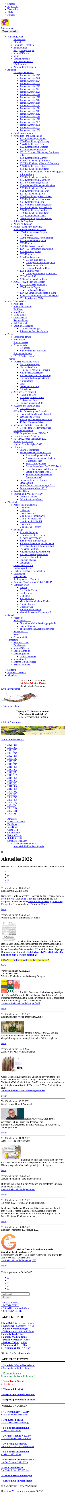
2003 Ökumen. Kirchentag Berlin (36, 204)
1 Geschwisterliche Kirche (26, 361)
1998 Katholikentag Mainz (33, 215)
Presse (10, 334)
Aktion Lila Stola (28, 394)
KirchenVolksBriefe (35, 290)
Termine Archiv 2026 (30, 78)
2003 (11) (12, 808)
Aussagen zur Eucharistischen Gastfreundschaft (40, 459)
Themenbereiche (22, 58)
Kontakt (11, 14)
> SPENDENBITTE (11, 1311)
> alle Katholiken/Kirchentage (16, 1480)
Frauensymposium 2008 (31, 403)
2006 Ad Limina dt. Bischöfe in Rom (38, 292)
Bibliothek (12, 502)
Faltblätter (18, 309)
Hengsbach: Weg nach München (41, 469)
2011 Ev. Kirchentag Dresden (34, 182)
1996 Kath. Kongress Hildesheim (36, 218)
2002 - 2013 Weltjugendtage (33, 284)
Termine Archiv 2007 (30, 127)
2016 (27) (12, 772)
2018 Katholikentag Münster (33, 158)
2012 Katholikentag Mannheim (35, 180)
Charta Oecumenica (29, 449)
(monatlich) (13, 1326)
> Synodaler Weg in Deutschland (18, 1365)
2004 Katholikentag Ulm (32, 202)
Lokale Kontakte (22, 651)
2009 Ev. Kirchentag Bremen (34, 188)
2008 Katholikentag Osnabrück (35, 191)
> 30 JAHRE (15, 1308)
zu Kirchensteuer (28, 656)
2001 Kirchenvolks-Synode (33, 240)
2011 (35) (12, 786)
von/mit (22, 1331)
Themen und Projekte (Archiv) (28, 494)
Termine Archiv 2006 (30, 130)
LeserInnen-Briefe (22, 337)
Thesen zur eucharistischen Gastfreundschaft (39, 476)
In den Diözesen (21, 53)
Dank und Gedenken (24, 45)
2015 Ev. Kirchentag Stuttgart (34, 169)
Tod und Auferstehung (30, 609)
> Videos (6, 1331)
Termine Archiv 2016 (30, 102)
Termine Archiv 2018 (30, 97)
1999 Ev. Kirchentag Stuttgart (34, 213)
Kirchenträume (27, 598)
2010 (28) (12, 789)
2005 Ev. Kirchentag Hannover (35, 199)
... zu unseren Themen (30, 527)
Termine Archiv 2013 (30, 111)
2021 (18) (12, 758)
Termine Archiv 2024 (30, 80)
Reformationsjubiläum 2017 (33, 488)
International (7, 28)
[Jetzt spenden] (33, 734)
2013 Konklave (27, 254)
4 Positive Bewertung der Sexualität (31, 411)
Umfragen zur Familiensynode (40, 262)
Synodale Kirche (22, 491)
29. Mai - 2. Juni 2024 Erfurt (15, 1469)
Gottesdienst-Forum (23, 565)
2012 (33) (12, 783)
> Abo (31, 1323)
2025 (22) (12, 747)
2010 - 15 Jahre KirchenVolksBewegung (39, 295)
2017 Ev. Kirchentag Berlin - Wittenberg (39, 163)
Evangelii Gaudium (29, 549)
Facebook (18, 617)
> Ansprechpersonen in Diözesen (18, 1394)
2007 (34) (12, 797)
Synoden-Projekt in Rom (38, 268)
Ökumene (18, 447)
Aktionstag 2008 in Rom (32, 397)
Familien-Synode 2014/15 (26, 436)
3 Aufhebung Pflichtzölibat (27, 405)
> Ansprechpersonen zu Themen (18, 1399)
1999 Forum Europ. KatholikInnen (36, 237)
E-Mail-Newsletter (22, 306)
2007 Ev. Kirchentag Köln (32, 193)
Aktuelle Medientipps (30, 328)
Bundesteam (19, 39)
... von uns (25, 507)
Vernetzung (12, 639)
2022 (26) (12, 755)
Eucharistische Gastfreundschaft (35, 452)
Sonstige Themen (28, 560)
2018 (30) (12, 766)
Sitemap (11, 3)
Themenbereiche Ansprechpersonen (37, 628)
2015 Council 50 (28, 276)
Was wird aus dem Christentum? (35, 612)
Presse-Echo (19, 339)
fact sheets (25, 348)
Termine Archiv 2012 (30, 113)
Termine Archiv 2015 (30, 105)
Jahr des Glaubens (28, 496)
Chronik (17, 42)
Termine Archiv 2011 (30, 116)
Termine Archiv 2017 (30, 100)
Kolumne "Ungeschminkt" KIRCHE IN (33, 582)
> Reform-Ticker (10, 1342)
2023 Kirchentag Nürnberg (33, 149)
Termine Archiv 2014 (30, 108)
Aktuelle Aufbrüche (23, 430)
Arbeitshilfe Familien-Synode (34, 331)
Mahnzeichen (20, 576)
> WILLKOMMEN (11, 1302)
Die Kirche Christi (28, 590)
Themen (11, 359)
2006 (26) (12, 800)
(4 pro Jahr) (13, 1323)
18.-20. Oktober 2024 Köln (18, 1461)
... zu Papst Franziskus (30, 518)
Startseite (11, 669)
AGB (10, 12)
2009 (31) (12, 791)
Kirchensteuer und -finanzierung (35, 375)
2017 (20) (12, 769)
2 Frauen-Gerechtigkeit (25, 392)
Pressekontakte (21, 342)
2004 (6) (11, 805)
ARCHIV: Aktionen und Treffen (29, 281)
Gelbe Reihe (20, 315)
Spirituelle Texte (21, 584)
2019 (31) (12, 764)
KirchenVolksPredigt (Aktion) (34, 378)
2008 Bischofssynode (30, 251)
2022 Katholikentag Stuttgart (34, 147)
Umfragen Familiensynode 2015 (41, 273)
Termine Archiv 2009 (30, 122)
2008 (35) (12, 794)
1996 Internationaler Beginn (33, 232)
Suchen (5, 1297)
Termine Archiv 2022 (30, 86)
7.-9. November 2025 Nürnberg (16, 1437)
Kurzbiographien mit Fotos (33, 350)
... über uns (25, 510)
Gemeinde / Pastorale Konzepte (35, 370)
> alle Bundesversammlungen (16, 1475)
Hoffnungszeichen (22, 568)
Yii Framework (19, 1491)
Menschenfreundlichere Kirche (35, 601)
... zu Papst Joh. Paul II (31, 521)
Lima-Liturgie (26, 483)
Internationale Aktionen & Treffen (30, 229)
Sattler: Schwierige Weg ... (39, 471)
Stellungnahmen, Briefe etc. (27, 579)
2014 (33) (12, 777)
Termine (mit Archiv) (24, 72)
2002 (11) (12, 811)
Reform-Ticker (21, 320)
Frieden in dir (26, 593)
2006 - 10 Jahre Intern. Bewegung (36, 248)
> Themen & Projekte (12, 1389)
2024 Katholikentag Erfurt (32, 144)
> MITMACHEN (10, 1305)
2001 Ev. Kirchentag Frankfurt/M (36, 207)
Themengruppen (21, 653)
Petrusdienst (25, 389)
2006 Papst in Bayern (30, 287)
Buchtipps (18, 529)
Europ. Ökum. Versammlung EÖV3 (37, 485)
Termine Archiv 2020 (30, 91)
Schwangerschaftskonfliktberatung (36, 419)
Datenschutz (13, 9)
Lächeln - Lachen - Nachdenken (29, 571)
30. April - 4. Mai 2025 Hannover (17, 1445)
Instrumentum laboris (36, 265)
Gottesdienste (20, 317)
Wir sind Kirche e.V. (23, 61)
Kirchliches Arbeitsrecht (31, 372)
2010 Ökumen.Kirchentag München (37, 185)
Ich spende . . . (21, 631)
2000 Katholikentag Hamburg (34, 210)
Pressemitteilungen (23, 353)
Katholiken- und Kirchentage (28, 135)
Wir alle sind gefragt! (36, 259)
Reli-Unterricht (21, 323)
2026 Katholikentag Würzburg (34, 141)
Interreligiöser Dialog (24, 441)
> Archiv (26, 1348)
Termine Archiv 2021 (30, 89)
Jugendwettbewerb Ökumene (34, 480)
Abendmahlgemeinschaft (38, 455)
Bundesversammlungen (25, 133)
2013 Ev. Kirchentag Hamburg (35, 177)
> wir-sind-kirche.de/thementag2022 (18, 1260)
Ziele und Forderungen (25, 67)
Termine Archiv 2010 (30, 119)
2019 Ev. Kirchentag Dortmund (35, 160)
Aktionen (11, 69)
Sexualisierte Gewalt (30, 416)
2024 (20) (12, 750)
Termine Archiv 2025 (30, 75)
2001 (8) (11, 813)
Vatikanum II (26, 562)
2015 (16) (12, 775)
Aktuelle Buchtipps (29, 532)
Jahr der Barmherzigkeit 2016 (28, 444)
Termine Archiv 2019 (30, 94)
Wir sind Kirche (15, 36)
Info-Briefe (19, 312)
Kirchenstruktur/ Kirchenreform (35, 551)
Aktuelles (18, 303)
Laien (22, 383)
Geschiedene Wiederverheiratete (35, 427)
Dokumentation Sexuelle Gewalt (35, 414)
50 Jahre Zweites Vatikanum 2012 (30, 438)
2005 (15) (12, 802)
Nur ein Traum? (27, 604)
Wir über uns (20, 64)
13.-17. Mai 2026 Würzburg (15, 1421)
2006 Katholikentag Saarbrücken (36, 196)
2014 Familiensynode (30, 257)
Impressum (12, 6)
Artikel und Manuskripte (25, 505)
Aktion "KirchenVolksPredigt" (28, 226)
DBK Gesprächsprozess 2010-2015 (31, 433)
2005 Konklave (27, 243)
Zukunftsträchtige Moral (31, 499)
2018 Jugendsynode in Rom (33, 279)
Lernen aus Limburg (29, 386)
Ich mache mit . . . (22, 620)
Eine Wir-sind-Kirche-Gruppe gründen (38, 623)
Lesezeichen (19, 573)
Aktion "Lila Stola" (23, 224)
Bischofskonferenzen (30, 367)
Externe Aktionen (22, 664)
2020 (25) (12, 761)
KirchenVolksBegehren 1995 (34, 554)
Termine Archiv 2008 (30, 124)
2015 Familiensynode (30, 270)
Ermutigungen (20, 47)
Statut (16, 56)
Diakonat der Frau (28, 400)
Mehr (3, 909)
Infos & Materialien (16, 301)
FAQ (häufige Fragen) (24, 50)
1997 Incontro (26, 235)
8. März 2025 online (15, 1453)
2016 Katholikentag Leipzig (33, 166)
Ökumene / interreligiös (31, 557)
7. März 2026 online (15, 1429)
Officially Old (26, 606)
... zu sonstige (26, 524)
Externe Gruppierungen (25, 662)
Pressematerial (20, 345)
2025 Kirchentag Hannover (33, 138)
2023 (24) (12, 753)
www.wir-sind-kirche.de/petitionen (18, 1189)
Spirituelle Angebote (23, 221)
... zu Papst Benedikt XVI (32, 516)
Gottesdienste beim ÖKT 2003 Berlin (44, 466)
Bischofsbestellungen (30, 364)
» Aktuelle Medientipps (25, 843)
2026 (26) (12, 744)
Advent (23, 587)
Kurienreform (26, 381)
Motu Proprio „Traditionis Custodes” (19, 898)
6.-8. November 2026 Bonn (15, 1413)
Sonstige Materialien (23, 326)
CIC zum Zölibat (28, 408)
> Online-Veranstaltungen (14, 1328)
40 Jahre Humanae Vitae (31, 422)
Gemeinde (25, 595)
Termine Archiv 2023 (30, 83)
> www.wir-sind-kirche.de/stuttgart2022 (20, 1003)
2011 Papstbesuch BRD (31, 298)
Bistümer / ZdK (21, 642)
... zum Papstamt (28, 513)
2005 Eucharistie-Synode (32, 246)
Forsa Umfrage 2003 (36, 463)
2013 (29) (12, 780)
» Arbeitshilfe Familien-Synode (29, 846)
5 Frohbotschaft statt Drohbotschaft (31, 425)
